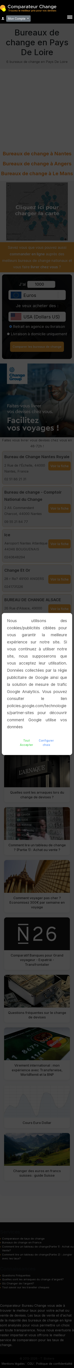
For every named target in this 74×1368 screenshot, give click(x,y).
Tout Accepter (26, 742)
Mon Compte (17, 18)
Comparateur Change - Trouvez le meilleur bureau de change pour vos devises (28, 8)
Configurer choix (46, 742)
